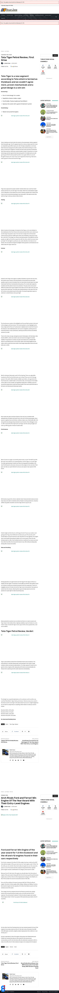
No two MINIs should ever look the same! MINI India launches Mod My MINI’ (51, 106)
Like (43, 65)
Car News (7, 51)
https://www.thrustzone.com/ (16, 751)
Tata (7, 54)
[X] (21, 760)
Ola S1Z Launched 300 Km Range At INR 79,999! (51, 113)
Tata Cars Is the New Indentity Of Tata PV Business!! (51, 125)
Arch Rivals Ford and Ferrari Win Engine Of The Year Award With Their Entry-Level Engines (29, 742)
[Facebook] (10, 760)
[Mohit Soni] (2, 63)
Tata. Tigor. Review (14, 724)
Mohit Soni (7, 63)
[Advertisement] (37, 10)
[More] (28, 731)
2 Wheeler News (50, 110)
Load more (48, 137)
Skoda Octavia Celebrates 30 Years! (52, 119)
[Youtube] (23, 760)
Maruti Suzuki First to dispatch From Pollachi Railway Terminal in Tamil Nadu (51, 132)
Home (2, 51)
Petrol (7, 724)
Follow (49, 65)
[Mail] (18, 760)
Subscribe (43, 70)
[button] (56, 16)
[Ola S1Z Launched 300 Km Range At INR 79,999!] (43, 112)
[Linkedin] (15, 760)
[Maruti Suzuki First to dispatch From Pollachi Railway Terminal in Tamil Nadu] (43, 131)
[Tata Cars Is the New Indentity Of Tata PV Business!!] (43, 124)
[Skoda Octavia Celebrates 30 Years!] (43, 118)
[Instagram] (12, 760)
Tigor (10, 54)
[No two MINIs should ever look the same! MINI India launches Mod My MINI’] (43, 105)
